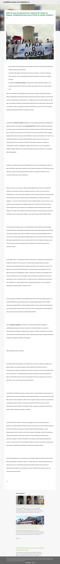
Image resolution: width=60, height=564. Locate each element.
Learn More (28, 562)
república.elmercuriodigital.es (16, 2)
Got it (33, 562)
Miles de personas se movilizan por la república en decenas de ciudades (29, 505)
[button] (7, 18)
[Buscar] (31, 2)
